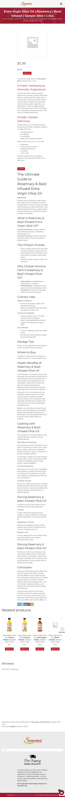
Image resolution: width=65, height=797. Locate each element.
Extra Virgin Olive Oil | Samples (25, 19)
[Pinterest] (28, 604)
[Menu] (61, 4)
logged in (13, 726)
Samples (11, 19)
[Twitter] (22, 604)
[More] (32, 604)
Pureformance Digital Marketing (24, 795)
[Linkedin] (25, 604)
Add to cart (27, 73)
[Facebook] (18, 604)
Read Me (21, 168)
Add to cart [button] (9, 649)
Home (5, 19)
